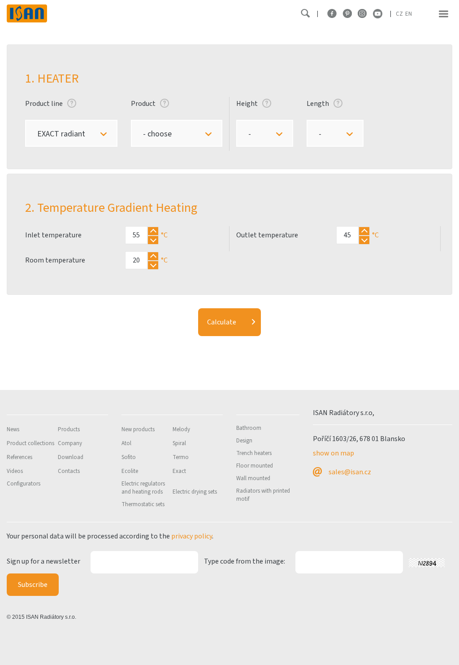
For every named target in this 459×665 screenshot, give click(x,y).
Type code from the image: (244, 561)
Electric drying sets (195, 492)
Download (70, 457)
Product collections (30, 443)
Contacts (69, 471)
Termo (181, 457)
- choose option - (155, 138)
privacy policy (191, 536)
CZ (399, 14)
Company (70, 443)
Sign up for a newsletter (43, 561)
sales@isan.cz (350, 472)
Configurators (23, 484)
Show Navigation (443, 14)
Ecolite (129, 471)
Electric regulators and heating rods (143, 488)
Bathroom (248, 428)
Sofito (128, 457)
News (13, 429)
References (19, 457)
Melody (181, 429)
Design (244, 441)
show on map (333, 453)
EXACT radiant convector (59, 138)
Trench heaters (254, 453)
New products (138, 429)
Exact (179, 471)
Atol (126, 443)
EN (408, 14)
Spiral (179, 443)
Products (69, 429)
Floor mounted (254, 466)
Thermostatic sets (143, 504)
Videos (15, 471)
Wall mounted (253, 478)
